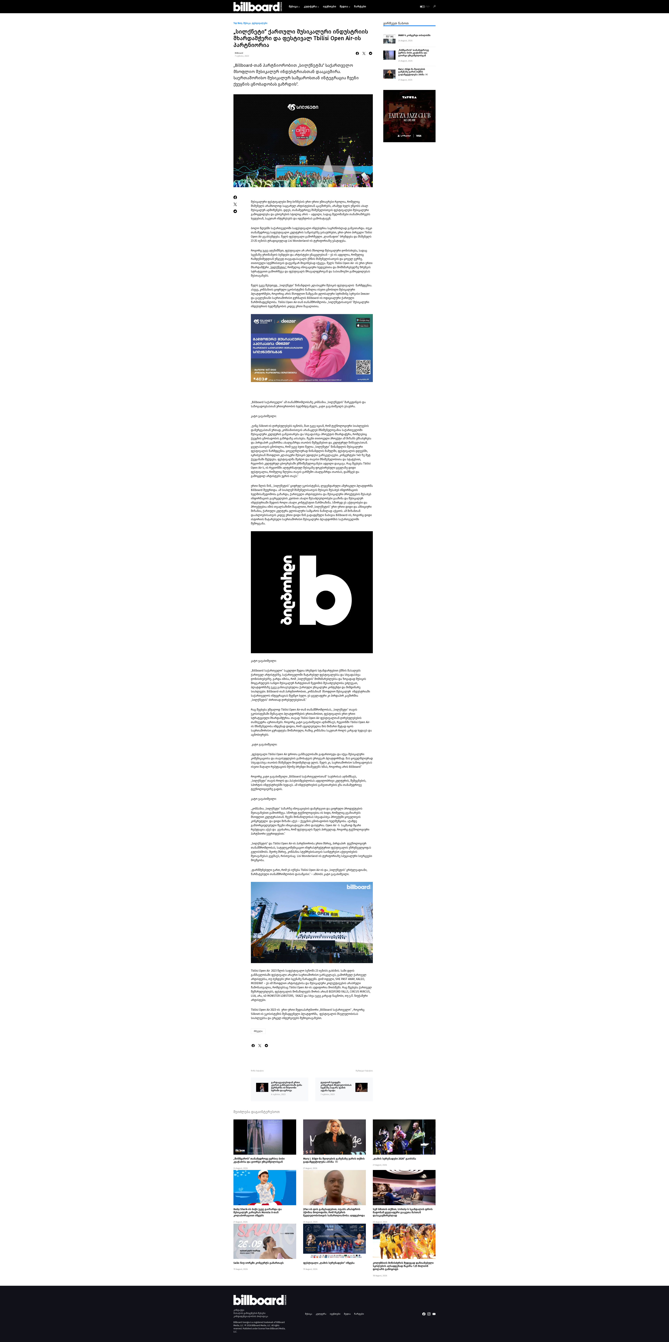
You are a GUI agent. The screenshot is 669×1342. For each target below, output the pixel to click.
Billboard (239, 53)
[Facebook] (423, 1314)
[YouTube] (434, 1314)
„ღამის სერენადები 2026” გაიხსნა (394, 1158)
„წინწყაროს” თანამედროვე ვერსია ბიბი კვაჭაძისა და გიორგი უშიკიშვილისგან (413, 53)
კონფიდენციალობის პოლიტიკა (250, 1316)
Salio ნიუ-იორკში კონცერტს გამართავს (258, 1262)
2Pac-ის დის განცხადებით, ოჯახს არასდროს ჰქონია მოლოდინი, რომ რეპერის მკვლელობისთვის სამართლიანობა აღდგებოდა (334, 1212)
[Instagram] (428, 1314)
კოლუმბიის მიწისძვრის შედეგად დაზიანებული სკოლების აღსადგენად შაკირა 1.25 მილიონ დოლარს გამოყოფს (403, 1266)
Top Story (237, 23)
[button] (424, 6)
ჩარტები (359, 1314)
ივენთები (335, 1314)
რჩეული (258, 1031)
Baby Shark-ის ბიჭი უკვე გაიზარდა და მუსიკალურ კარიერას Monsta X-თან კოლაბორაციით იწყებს (257, 1212)
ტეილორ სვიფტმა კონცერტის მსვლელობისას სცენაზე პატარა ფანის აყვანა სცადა (336, 1086)
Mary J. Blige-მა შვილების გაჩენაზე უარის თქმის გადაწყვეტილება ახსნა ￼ (413, 72)
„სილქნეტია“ (278, 267)
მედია (347, 1314)
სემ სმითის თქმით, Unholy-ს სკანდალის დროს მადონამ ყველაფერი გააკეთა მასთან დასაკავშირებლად (403, 1212)
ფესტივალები (259, 23)
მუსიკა (247, 23)
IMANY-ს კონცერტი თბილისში (414, 35)
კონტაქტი (238, 1310)
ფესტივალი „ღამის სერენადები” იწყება (329, 1262)
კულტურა (321, 1314)
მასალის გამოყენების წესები (249, 1313)
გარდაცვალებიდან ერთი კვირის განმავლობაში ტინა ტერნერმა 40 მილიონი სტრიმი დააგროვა (286, 1086)
